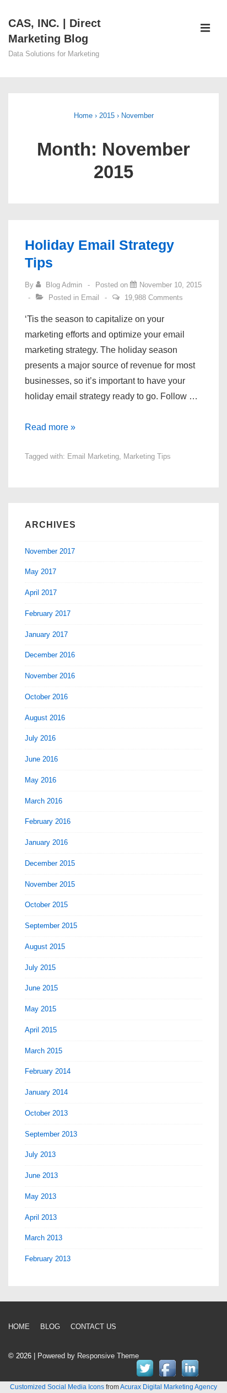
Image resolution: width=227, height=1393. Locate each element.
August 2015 (45, 946)
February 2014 (48, 1071)
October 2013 (46, 1113)
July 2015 (40, 967)
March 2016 (43, 801)
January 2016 (46, 842)
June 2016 (41, 759)
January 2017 (46, 634)
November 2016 (50, 676)
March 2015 (43, 1051)
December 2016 (50, 655)
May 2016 (40, 780)
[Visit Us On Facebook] (167, 1376)
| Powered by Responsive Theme (86, 1356)
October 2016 (46, 697)
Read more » (50, 427)
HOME (19, 1326)
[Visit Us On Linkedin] (190, 1376)
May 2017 (40, 571)
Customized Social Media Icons (57, 1387)
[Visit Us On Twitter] (144, 1376)
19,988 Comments (154, 297)
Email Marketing (93, 456)
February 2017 (48, 613)
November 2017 (50, 551)
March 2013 (43, 1238)
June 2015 (41, 988)
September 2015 (51, 925)
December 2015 (50, 863)
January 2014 (46, 1092)
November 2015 (50, 884)
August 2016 (45, 718)
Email (90, 297)
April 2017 (41, 592)
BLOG (50, 1326)
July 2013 (40, 1154)
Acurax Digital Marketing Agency (168, 1387)
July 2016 (40, 738)
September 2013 (51, 1134)
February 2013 (48, 1259)
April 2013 (41, 1217)
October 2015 (46, 905)
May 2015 (40, 1009)
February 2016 (48, 821)
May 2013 (40, 1196)
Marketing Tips (147, 456)
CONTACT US (93, 1326)
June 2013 (41, 1175)
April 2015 (41, 1030)
